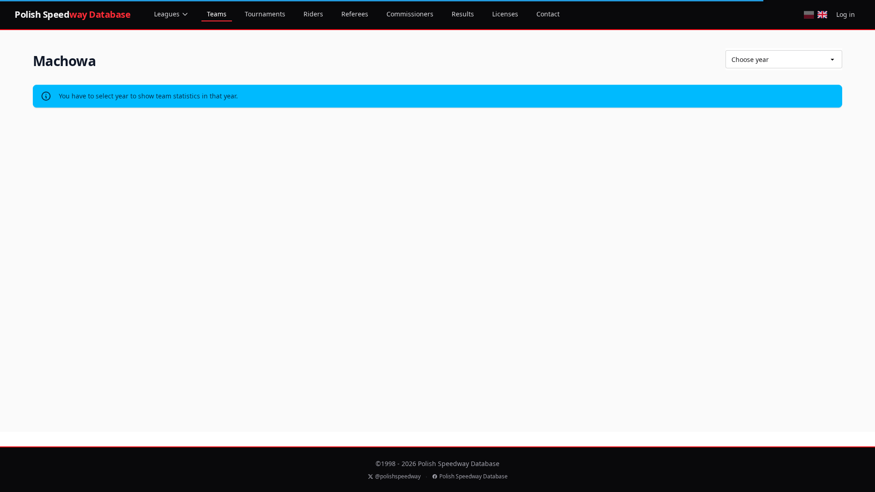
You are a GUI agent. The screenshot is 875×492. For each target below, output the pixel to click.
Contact (548, 14)
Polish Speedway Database (473, 476)
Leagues (167, 14)
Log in (845, 14)
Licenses (505, 14)
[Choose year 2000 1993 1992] (784, 59)
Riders (313, 14)
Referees (354, 14)
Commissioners (409, 14)
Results (463, 14)
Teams (216, 14)
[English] (822, 14)
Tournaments (265, 14)
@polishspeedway (398, 476)
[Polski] (808, 14)
